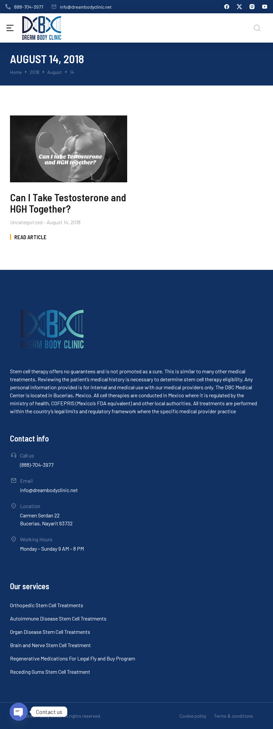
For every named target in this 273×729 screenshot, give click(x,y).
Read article (30, 237)
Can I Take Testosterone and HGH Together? (68, 203)
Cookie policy (192, 716)
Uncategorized (26, 222)
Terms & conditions (233, 716)
